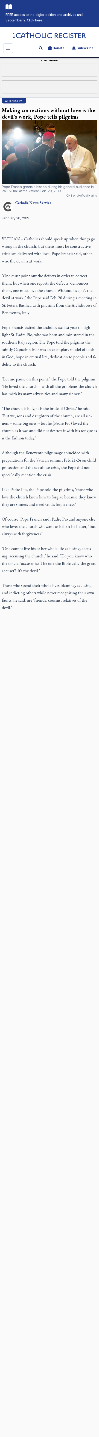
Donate (58, 48)
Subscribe (85, 48)
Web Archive (14, 101)
